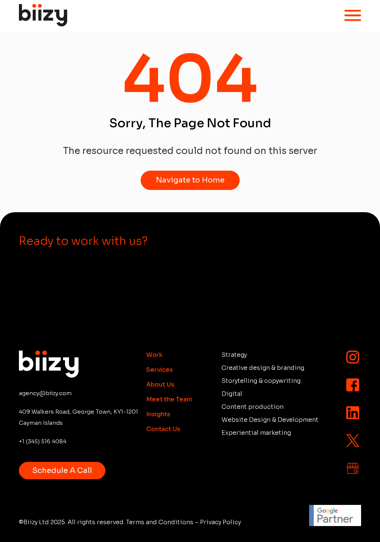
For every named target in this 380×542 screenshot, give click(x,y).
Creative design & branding (263, 368)
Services (159, 370)
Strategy (234, 355)
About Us (160, 385)
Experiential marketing (256, 433)
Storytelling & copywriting (261, 381)
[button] (351, 16)
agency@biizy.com (45, 393)
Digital (232, 394)
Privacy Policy (220, 522)
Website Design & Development (270, 420)
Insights (158, 414)
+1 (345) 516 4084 (42, 441)
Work (154, 355)
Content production (253, 407)
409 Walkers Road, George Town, (78, 417)
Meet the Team (169, 400)
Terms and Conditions (159, 522)
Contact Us (163, 429)
